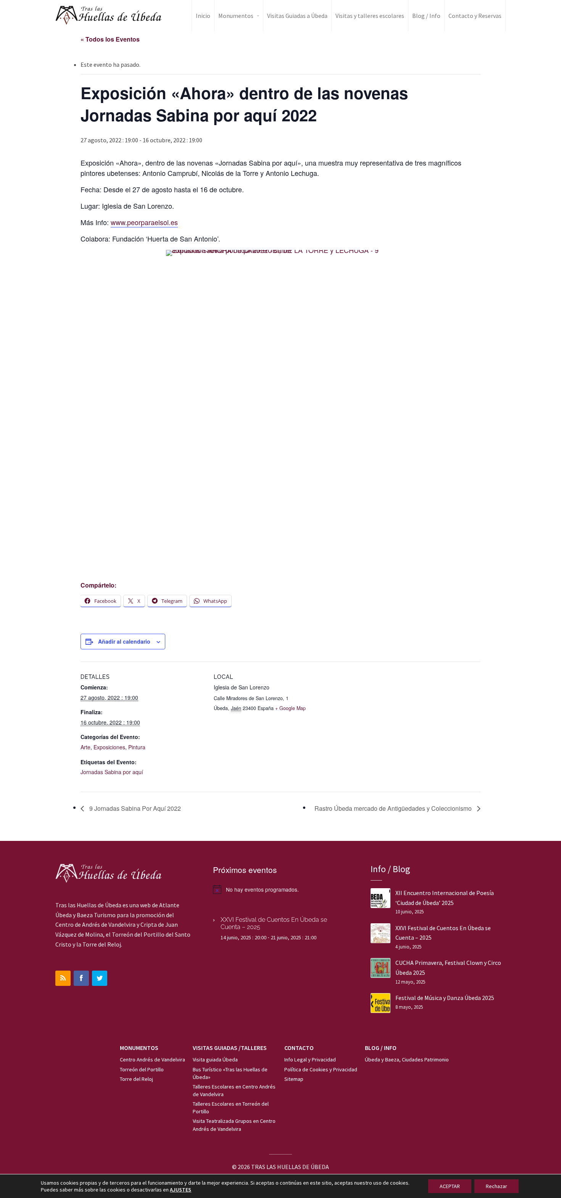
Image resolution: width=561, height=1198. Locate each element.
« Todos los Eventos (110, 39)
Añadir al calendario (124, 641)
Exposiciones (109, 747)
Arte (85, 747)
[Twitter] (99, 978)
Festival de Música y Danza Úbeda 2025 (444, 998)
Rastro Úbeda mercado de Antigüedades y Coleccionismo (393, 808)
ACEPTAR (450, 1186)
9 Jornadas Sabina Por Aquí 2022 (134, 808)
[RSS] (63, 978)
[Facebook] (81, 978)
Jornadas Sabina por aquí (112, 772)
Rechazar (496, 1186)
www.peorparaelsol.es (144, 222)
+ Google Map (290, 708)
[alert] (280, 889)
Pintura (136, 747)
